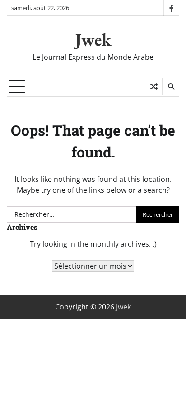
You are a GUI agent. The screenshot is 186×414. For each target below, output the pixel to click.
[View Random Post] (153, 86)
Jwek (93, 39)
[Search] (170, 86)
